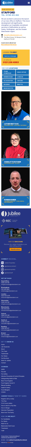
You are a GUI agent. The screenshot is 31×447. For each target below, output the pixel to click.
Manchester (8, 88)
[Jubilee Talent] (7, 3)
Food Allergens (5, 390)
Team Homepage (7, 72)
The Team (4, 351)
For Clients (4, 421)
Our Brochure (5, 358)
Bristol (20, 84)
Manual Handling (6, 385)
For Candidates (5, 419)
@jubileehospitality (9, 269)
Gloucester (8, 81)
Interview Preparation (7, 410)
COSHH (3, 392)
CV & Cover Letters (6, 403)
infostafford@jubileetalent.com (13, 35)
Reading (7, 84)
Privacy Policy (4, 436)
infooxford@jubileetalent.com (9, 317)
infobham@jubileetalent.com (9, 291)
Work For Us (4, 423)
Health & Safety (5, 387)
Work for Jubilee (6, 360)
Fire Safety (4, 374)
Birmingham (8, 77)
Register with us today (7, 398)
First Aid (3, 371)
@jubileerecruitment (10, 266)
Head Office (21, 72)
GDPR (3, 369)
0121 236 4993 (11, 62)
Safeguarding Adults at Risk (9, 378)
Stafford (4, 320)
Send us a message (10, 56)
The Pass (4, 401)
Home (3, 344)
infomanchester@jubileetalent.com (11, 310)
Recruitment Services (9, 45)
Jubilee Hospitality (9, 263)
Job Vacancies (5, 347)
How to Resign (5, 408)
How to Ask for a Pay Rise (8, 405)
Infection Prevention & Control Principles (12, 376)
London (20, 77)
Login (2, 430)
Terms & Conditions (14, 436)
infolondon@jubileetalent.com (9, 297)
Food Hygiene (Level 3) (8, 383)
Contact (3, 362)
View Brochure (15, 249)
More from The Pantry (7, 412)
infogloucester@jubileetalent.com (10, 284)
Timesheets (4, 428)
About (3, 349)
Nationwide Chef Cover (8, 426)
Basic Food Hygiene (7, 380)
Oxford (20, 81)
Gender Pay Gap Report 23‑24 (8, 437)
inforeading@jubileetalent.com (10, 330)
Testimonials (4, 353)
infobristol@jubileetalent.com (9, 336)
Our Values (4, 356)
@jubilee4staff (8, 273)
